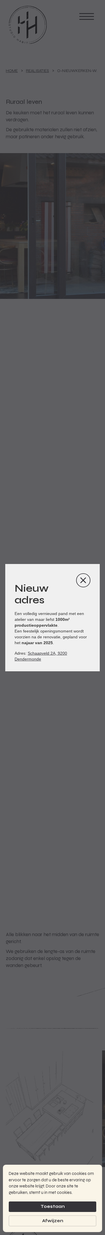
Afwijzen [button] (52, 1220)
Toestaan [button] (53, 1206)
